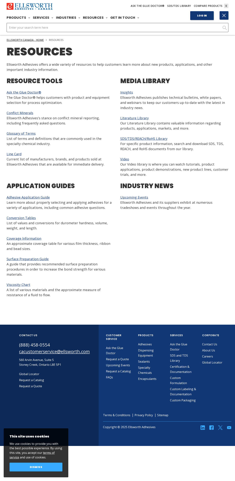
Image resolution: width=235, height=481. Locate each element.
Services (41, 17)
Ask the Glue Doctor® (24, 92)
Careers (207, 356)
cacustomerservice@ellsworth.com (54, 351)
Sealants (144, 362)
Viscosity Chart (18, 284)
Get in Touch (123, 17)
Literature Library (134, 118)
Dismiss (36, 467)
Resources (93, 17)
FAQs (109, 377)
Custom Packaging (183, 400)
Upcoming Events (134, 197)
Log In (202, 15)
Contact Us (209, 344)
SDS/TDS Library (179, 6)
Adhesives (145, 344)
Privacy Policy (144, 415)
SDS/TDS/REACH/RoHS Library (143, 138)
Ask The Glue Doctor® (147, 6)
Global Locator (212, 362)
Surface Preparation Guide (28, 259)
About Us (208, 350)
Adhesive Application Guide (28, 197)
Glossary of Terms (21, 133)
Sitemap (162, 415)
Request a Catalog (118, 371)
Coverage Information (24, 238)
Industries (66, 17)
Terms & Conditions (116, 415)
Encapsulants (147, 379)
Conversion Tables (21, 218)
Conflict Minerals (20, 113)
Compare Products (210, 6)
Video (124, 159)
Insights (126, 92)
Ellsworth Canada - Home (25, 40)
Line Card (14, 154)
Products (17, 17)
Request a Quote (117, 359)
